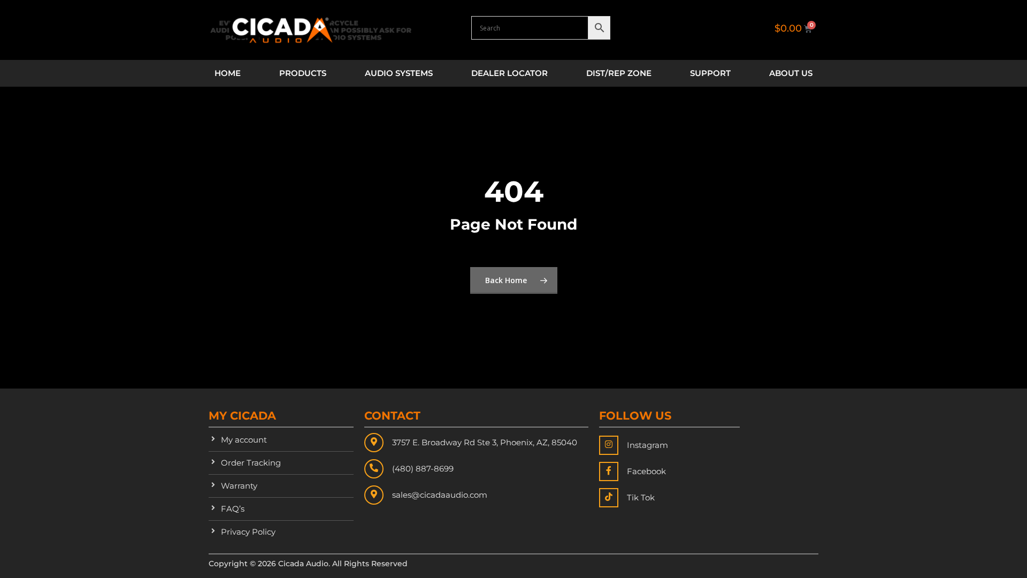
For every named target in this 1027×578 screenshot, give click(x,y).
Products (302, 73)
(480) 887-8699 (423, 468)
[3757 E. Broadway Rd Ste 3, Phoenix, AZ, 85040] (374, 442)
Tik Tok (641, 497)
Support (710, 73)
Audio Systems (399, 73)
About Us (791, 73)
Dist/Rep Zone (619, 73)
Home (227, 73)
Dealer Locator (509, 73)
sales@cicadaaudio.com (439, 495)
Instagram (647, 445)
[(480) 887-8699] (374, 468)
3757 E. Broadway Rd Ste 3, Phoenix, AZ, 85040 (484, 442)
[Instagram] (608, 445)
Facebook (646, 471)
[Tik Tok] (608, 497)
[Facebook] (608, 471)
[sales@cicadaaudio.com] (374, 495)
